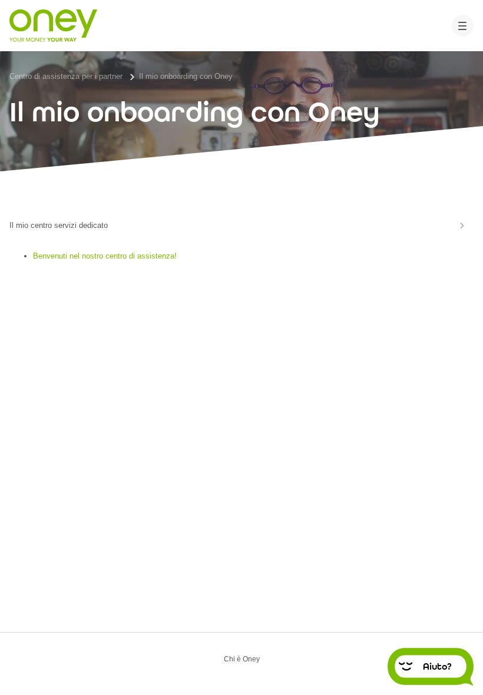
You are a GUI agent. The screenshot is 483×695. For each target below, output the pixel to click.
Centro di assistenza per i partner (66, 76)
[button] (463, 26)
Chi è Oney (242, 659)
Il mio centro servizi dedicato (58, 225)
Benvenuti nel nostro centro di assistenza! (105, 255)
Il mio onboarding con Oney (186, 76)
